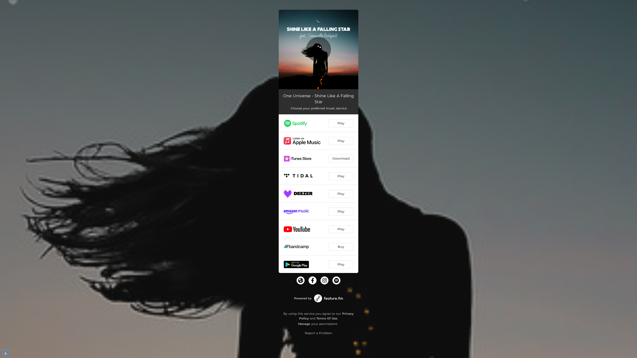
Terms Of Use (327, 318)
